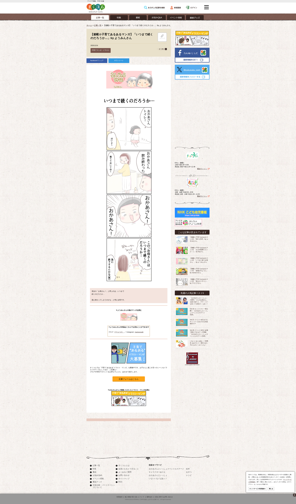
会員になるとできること (128, 469)
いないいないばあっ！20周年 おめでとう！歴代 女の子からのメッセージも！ (199, 343)
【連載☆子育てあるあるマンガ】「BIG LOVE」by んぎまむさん (199, 239)
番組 (94, 472)
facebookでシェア (96, 60)
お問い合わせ (124, 475)
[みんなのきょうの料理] (188, 226)
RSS (120, 482)
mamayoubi (139, 332)
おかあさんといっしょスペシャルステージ (166, 469)
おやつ (189, 472)
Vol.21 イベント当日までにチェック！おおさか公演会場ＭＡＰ (199, 321)
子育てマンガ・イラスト (100, 50)
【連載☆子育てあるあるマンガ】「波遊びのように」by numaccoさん (199, 271)
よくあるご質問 (124, 472)
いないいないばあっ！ (158, 478)
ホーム (89, 25)
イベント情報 (98, 479)
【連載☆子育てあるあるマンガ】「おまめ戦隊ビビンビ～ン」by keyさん (199, 249)
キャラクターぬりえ (157, 472)
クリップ (162, 38)
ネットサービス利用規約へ (257, 489)
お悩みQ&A (97, 475)
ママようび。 (119, 332)
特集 (94, 469)
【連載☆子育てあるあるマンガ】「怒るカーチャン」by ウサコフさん (199, 281)
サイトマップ (124, 479)
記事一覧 (97, 25)
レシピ (189, 475)
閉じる (271, 489)
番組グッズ (97, 482)
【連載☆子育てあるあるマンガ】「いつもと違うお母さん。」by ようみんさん (199, 260)
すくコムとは (124, 465)
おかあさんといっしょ (158, 475)
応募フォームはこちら (129, 379)
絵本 (188, 469)
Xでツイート (118, 60)
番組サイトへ (202, 169)
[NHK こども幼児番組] (192, 217)
